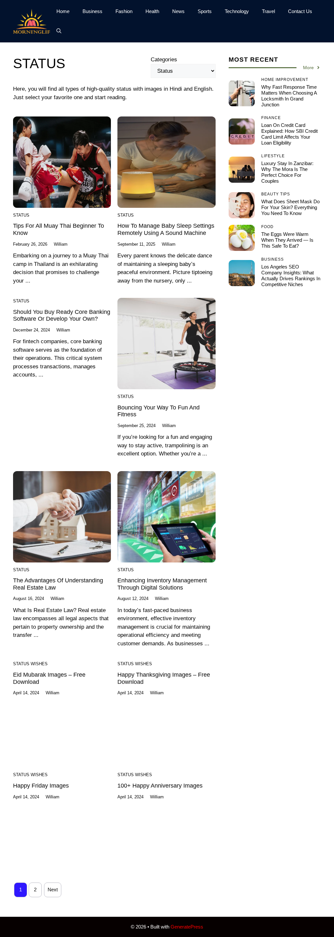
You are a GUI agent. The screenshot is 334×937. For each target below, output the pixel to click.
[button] (59, 31)
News (178, 11)
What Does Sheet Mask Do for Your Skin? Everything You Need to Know (290, 207)
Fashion (123, 11)
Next (53, 889)
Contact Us (300, 11)
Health (152, 11)
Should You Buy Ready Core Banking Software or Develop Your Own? (61, 315)
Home (62, 11)
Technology (237, 11)
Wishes (39, 663)
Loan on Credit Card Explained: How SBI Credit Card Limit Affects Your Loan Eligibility (289, 134)
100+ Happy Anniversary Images (160, 785)
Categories (164, 59)
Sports (205, 11)
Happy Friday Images (41, 785)
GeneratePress (187, 926)
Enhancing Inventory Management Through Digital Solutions (162, 584)
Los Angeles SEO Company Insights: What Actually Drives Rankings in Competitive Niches (290, 275)
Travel (268, 11)
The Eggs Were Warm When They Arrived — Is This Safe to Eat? (287, 240)
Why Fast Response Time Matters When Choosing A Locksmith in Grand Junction (289, 95)
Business (92, 11)
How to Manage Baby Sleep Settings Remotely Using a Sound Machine (165, 229)
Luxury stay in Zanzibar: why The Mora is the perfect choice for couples (287, 172)
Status (21, 215)
